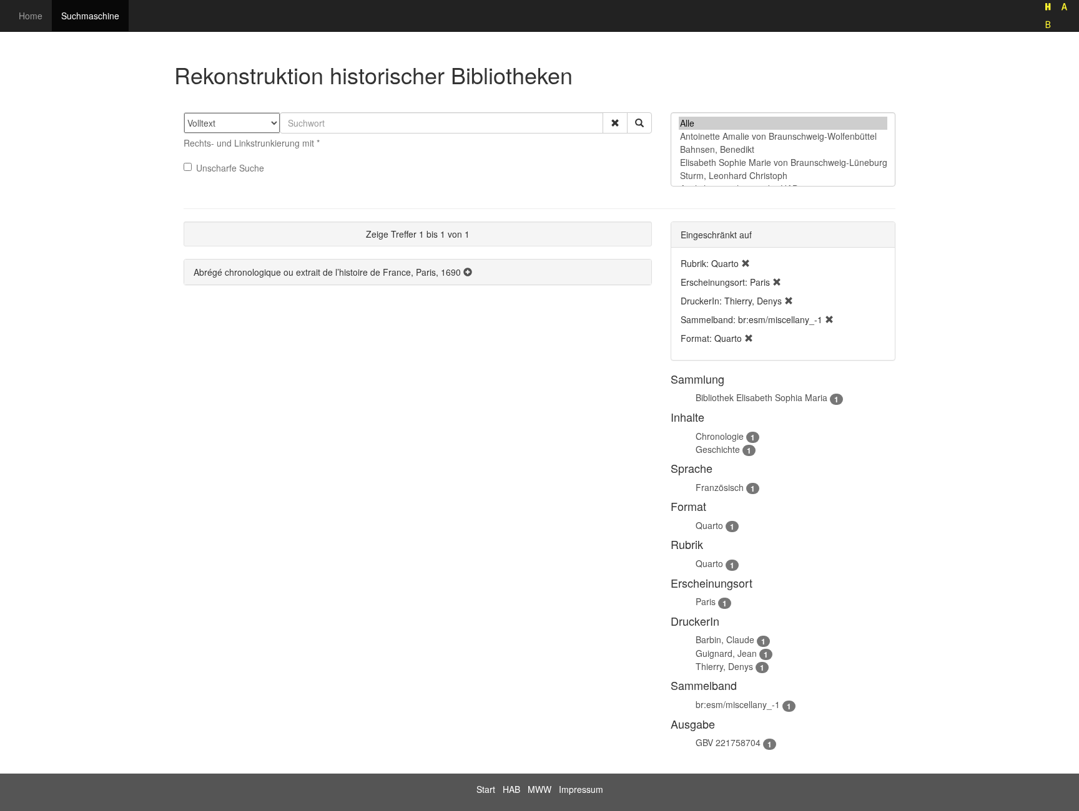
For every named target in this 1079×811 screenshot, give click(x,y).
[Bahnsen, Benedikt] (783, 149)
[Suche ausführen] (639, 123)
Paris (706, 601)
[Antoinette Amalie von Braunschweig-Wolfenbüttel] (783, 136)
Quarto (709, 525)
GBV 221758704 (728, 742)
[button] (615, 123)
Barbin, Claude (725, 639)
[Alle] (783, 123)
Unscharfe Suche (230, 168)
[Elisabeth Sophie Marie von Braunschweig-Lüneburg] (783, 162)
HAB (511, 789)
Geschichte (718, 449)
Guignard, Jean (726, 653)
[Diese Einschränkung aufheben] (745, 263)
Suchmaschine (90, 15)
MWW (539, 789)
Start (485, 789)
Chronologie (720, 436)
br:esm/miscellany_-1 (738, 704)
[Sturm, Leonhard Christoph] (783, 175)
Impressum (581, 789)
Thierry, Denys (724, 666)
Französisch (720, 487)
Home (30, 15)
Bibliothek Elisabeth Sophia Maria (761, 397)
